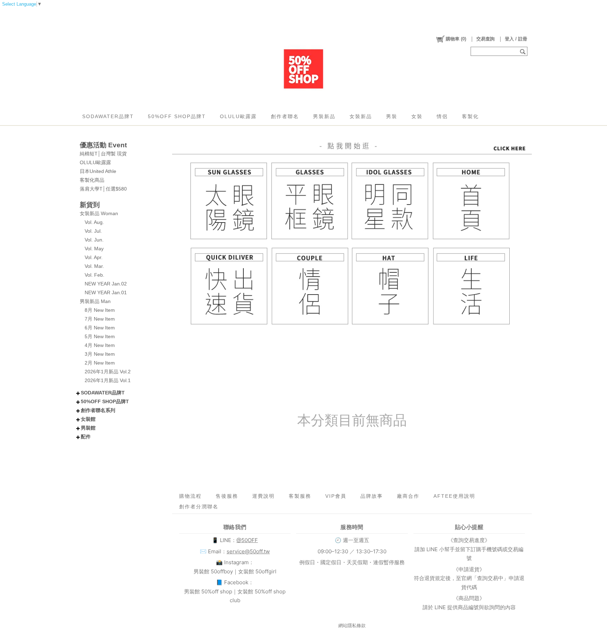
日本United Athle (98, 171)
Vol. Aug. (94, 222)
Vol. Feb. (94, 275)
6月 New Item (100, 327)
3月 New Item (100, 354)
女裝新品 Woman (99, 213)
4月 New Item (100, 345)
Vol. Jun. (94, 240)
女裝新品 (361, 116)
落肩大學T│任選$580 (103, 189)
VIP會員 (335, 496)
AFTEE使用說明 (454, 496)
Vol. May (94, 248)
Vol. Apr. (94, 257)
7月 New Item (100, 319)
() (456, 38)
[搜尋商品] (523, 51)
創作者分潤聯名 (198, 506)
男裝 (391, 116)
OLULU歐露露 (238, 116)
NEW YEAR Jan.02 (106, 283)
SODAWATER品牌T (108, 116)
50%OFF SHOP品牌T (177, 116)
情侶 (442, 116)
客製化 (470, 116)
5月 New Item (100, 336)
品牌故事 (371, 496)
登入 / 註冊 (516, 38)
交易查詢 (485, 38)
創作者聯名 (285, 116)
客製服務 (300, 496)
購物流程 (190, 496)
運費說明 (263, 496)
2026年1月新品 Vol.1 (108, 380)
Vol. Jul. (93, 231)
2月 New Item (100, 363)
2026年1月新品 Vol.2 (108, 371)
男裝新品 (324, 116)
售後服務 (227, 496)
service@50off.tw (248, 551)
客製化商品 (92, 180)
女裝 (417, 116)
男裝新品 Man (95, 301)
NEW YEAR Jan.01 (106, 292)
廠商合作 (408, 496)
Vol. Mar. (94, 266)
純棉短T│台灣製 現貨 (103, 153)
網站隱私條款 (352, 625)
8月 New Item (100, 310)
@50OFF (247, 540)
